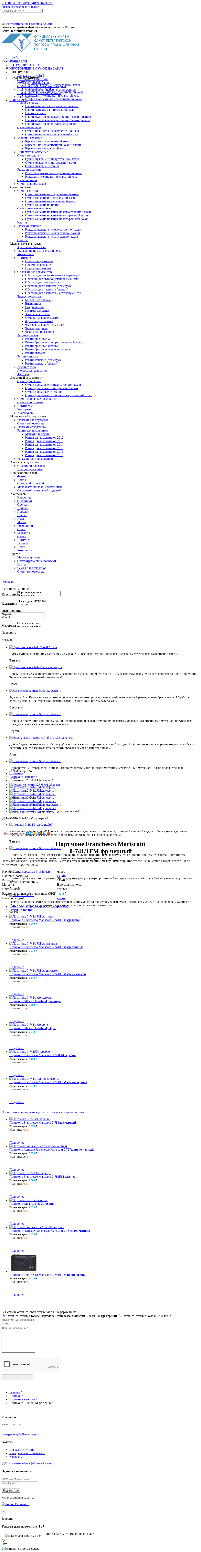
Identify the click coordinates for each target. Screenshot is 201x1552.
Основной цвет (12, 610)
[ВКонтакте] (28, 833)
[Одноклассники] (36, 833)
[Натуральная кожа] (38, 623)
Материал (9, 625)
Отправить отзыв (17, 1377)
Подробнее (16, 940)
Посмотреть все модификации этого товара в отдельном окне (43, 1112)
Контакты (16, 1456)
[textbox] (20, 11)
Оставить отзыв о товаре (61, 1316)
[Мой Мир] (40, 833)
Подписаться (11, 1490)
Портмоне (16, 773)
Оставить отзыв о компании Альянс (146, 1316)
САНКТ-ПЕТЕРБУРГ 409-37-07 (27, 3)
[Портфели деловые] (39, 592)
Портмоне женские (22, 776)
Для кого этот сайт (21, 1449)
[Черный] (23, 614)
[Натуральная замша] (38, 627)
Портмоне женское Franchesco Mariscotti (51, 1149)
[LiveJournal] (44, 833)
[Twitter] (32, 833)
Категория (9, 594)
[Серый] (23, 617)
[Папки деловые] (39, 595)
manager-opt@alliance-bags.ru (21, 6)
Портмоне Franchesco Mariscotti (44, 920)
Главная (14, 769)
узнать (61, 876)
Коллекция (9, 603)
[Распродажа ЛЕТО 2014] (39, 601)
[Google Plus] (48, 833)
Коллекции (9, 581)
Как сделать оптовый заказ (27, 1453)
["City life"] (39, 605)
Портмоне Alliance (35, 1001)
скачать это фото (39, 825)
